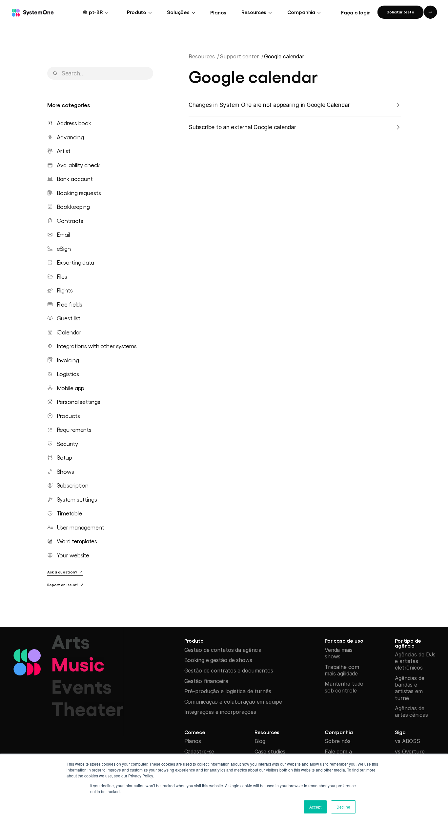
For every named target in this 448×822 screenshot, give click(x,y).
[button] (100, 12)
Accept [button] (315, 807)
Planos (218, 12)
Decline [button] (343, 807)
